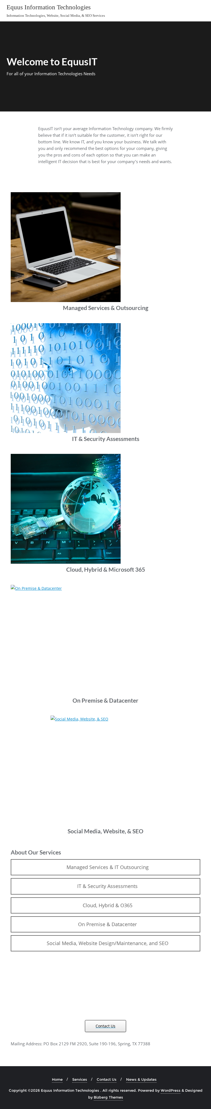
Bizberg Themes (108, 1097)
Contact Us (106, 1079)
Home (57, 1079)
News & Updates (141, 1079)
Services (79, 1079)
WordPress (171, 1090)
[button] (105, 867)
